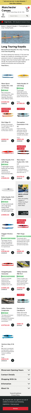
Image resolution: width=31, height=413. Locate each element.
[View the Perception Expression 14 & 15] (28, 142)
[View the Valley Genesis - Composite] (12, 326)
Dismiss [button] (15, 408)
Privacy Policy (15, 395)
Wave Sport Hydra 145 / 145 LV (22, 162)
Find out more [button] (15, 404)
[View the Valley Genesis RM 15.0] (28, 290)
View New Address (15, 3)
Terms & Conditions (15, 393)
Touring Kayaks (23, 26)
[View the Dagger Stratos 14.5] (12, 253)
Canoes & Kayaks (12, 26)
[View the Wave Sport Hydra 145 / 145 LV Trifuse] (12, 104)
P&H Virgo (21, 234)
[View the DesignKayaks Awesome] (12, 290)
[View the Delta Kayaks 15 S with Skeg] (12, 179)
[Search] (27, 15)
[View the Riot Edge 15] (12, 142)
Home (3, 26)
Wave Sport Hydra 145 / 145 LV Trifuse (7, 86)
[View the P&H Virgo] (28, 253)
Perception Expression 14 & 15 (22, 124)
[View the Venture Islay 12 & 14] (12, 361)
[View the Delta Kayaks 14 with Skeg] (28, 104)
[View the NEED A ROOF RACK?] (23, 213)
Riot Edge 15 (5, 122)
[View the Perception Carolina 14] (28, 326)
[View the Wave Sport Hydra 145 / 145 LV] (28, 179)
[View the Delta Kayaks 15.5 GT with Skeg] (12, 215)
